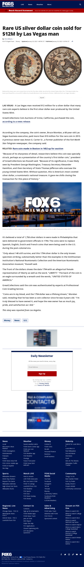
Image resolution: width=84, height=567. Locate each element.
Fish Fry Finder (70, 481)
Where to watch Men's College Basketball (72, 528)
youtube (76, 554)
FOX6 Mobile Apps (29, 514)
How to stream (28, 476)
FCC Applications (29, 526)
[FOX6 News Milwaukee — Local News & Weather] (9, 4)
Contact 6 (47, 444)
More (49, 4)
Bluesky (47, 491)
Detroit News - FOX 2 (9, 518)
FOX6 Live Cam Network (28, 450)
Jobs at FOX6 (27, 518)
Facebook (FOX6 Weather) (49, 497)
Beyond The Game (8, 481)
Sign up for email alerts (31, 511)
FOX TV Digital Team (8, 41)
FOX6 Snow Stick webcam (29, 464)
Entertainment (7, 453)
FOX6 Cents (48, 447)
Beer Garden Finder (71, 479)
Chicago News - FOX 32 (10, 511)
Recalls (46, 449)
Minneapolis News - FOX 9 (9, 514)
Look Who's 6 (70, 448)
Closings (26, 458)
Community (70, 473)
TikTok (46, 486)
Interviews (68, 456)
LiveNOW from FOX (30, 486)
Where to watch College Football (73, 514)
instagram (69, 554)
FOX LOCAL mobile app (10, 463)
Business (47, 454)
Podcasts (5, 456)
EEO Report (27, 521)
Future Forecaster (29, 461)
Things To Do (70, 476)
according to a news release (16, 121)
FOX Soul (26, 494)
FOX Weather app (29, 453)
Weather (27, 441)
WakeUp (69, 441)
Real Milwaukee (70, 451)
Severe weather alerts (30, 444)
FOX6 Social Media (49, 474)
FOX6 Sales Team (50, 511)
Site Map (5, 468)
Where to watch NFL (72, 511)
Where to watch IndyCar (73, 525)
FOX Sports (27, 491)
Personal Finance (50, 452)
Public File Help (28, 523)
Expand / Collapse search (80, 4)
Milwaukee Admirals (9, 484)
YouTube (47, 479)
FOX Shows (27, 499)
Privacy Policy (44, 383)
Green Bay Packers (8, 479)
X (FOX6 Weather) (50, 500)
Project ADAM (70, 486)
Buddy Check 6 (70, 484)
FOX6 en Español (8, 466)
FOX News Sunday (29, 496)
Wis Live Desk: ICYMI (30, 481)
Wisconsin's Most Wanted (8, 447)
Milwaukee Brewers (8, 476)
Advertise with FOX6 (51, 514)
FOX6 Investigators (8, 451)
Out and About (70, 453)
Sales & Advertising (49, 506)
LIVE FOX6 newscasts (30, 479)
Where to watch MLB (72, 518)
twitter (65, 554)
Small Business (49, 456)
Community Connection (73, 489)
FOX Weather (27, 456)
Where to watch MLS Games (72, 543)
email (80, 554)
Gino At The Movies (72, 461)
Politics (4, 458)
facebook (61, 554)
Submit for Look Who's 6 (73, 445)
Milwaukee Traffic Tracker (71, 464)
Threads (47, 489)
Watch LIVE (28, 473)
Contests (26, 509)
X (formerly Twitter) (50, 494)
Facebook (47, 481)
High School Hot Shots (9, 486)
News (16, 320)
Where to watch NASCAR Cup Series (71, 521)
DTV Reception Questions (28, 532)
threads (73, 554)
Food (67, 458)
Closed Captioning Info (31, 528)
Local (4, 444)
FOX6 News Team (29, 516)
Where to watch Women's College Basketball (71, 533)
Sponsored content (50, 518)
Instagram (47, 484)
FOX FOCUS (48, 516)
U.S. (25, 320)
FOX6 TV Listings (29, 484)
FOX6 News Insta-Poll (9, 461)
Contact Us (28, 505)
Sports (5, 473)
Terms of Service (43, 385)
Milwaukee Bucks (8, 489)
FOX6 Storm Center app (31, 447)
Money (18, 41)
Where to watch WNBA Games (73, 538)
